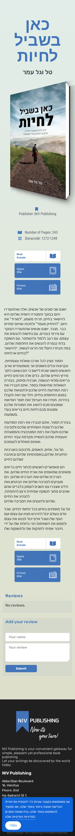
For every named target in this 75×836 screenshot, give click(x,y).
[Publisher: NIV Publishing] (37, 209)
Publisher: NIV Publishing (37, 214)
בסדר (13, 825)
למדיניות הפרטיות (23, 817)
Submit (21, 668)
